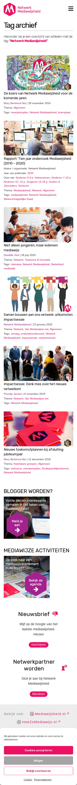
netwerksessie (47, 337)
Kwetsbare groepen (25, 463)
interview (16, 264)
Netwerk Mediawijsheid (43, 112)
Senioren (23, 185)
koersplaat (64, 112)
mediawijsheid (19, 194)
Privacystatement (42, 779)
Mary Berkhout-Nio (15, 103)
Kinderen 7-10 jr (61, 177)
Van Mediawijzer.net (36, 329)
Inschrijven (38, 644)
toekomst (16, 468)
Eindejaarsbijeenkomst (55, 468)
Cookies (28, 779)
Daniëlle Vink (11, 255)
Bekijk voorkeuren (38, 771)
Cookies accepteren (38, 750)
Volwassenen (42, 177)
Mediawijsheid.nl (50, 714)
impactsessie (29, 337)
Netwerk (36, 190)
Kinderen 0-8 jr (24, 177)
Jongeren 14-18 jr (36, 181)
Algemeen (19, 107)
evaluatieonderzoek (32, 333)
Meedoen (38, 694)
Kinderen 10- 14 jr (14, 181)
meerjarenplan (19, 112)
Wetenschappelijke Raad (18, 198)
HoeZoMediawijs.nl (39, 722)
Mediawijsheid (22, 190)
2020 (30, 173)
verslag (15, 333)
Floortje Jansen (13, 393)
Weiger (38, 760)
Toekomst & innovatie (37, 259)
